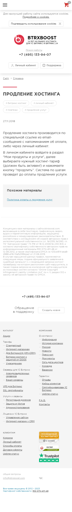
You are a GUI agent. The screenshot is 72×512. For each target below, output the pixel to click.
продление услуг (36, 110)
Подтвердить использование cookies (33, 23)
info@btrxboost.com (14, 478)
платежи (13, 110)
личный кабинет (45, 103)
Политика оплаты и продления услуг (30, 199)
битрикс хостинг (17, 103)
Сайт (6, 78)
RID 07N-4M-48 (40, 491)
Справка (18, 78)
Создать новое (51, 310)
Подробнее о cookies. (36, 17)
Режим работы (34, 50)
